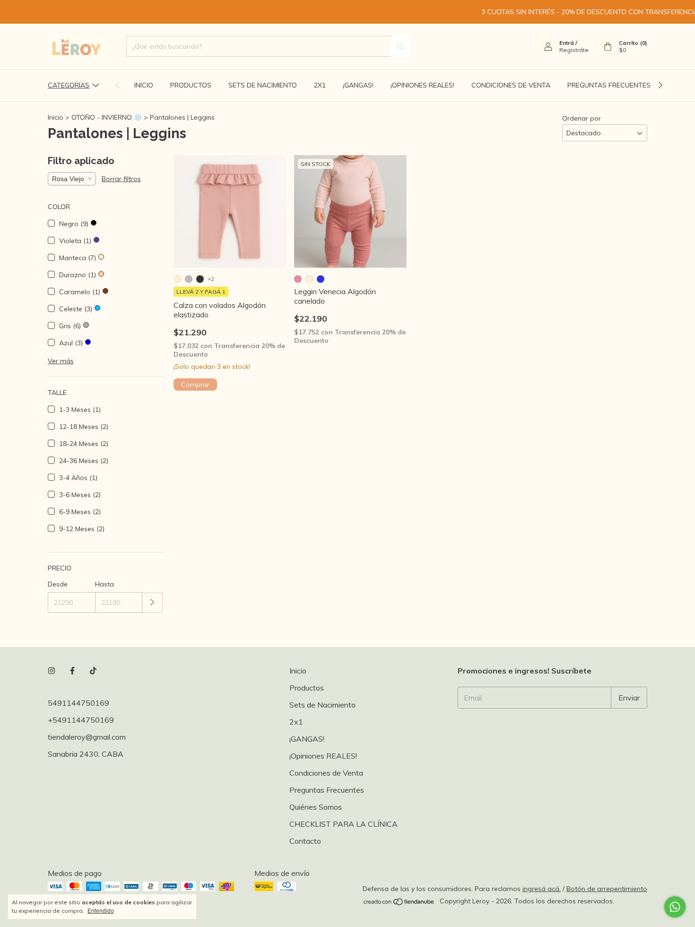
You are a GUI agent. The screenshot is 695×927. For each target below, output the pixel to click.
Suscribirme (348, 267)
